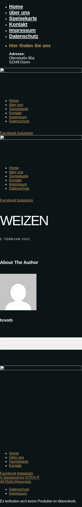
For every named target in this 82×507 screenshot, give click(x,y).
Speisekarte (23, 18)
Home (16, 6)
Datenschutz (23, 36)
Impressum (22, 30)
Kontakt (18, 24)
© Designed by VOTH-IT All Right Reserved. (20, 480)
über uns (19, 12)
